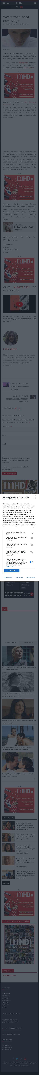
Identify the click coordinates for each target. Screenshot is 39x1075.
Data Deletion (8, 577)
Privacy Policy (30, 577)
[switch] (31, 538)
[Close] (35, 497)
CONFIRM (12, 570)
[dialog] (19, 537)
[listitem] (19, 533)
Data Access (19, 577)
